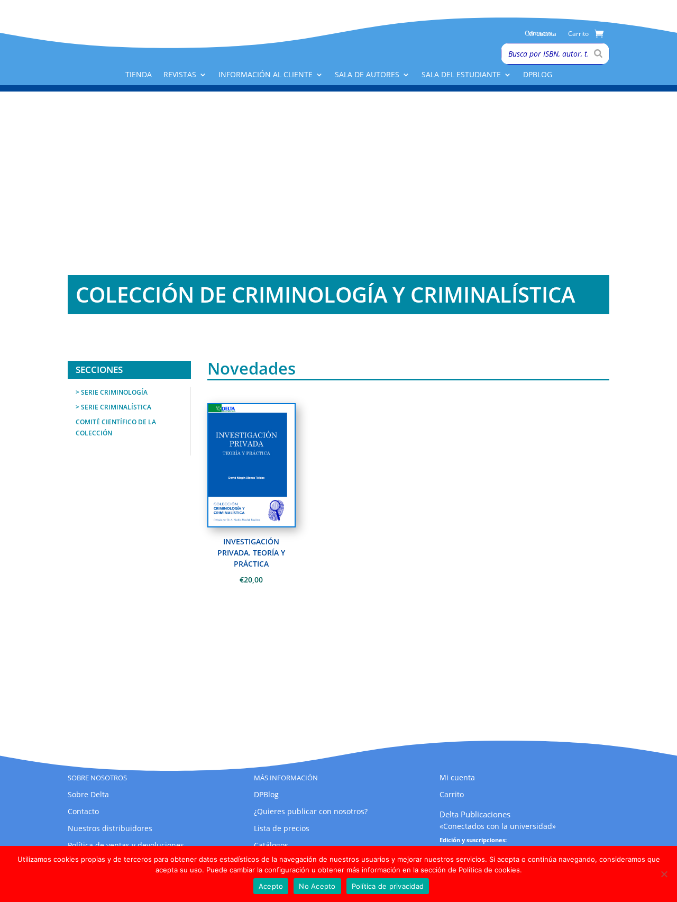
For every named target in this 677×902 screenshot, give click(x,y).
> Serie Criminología (112, 392)
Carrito (578, 34)
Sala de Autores (367, 75)
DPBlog (537, 75)
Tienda (138, 75)
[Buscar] (598, 53)
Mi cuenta (541, 34)
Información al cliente (265, 75)
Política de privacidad (388, 886)
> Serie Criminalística (113, 407)
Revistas (179, 75)
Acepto (271, 886)
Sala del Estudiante (461, 75)
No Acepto (317, 886)
